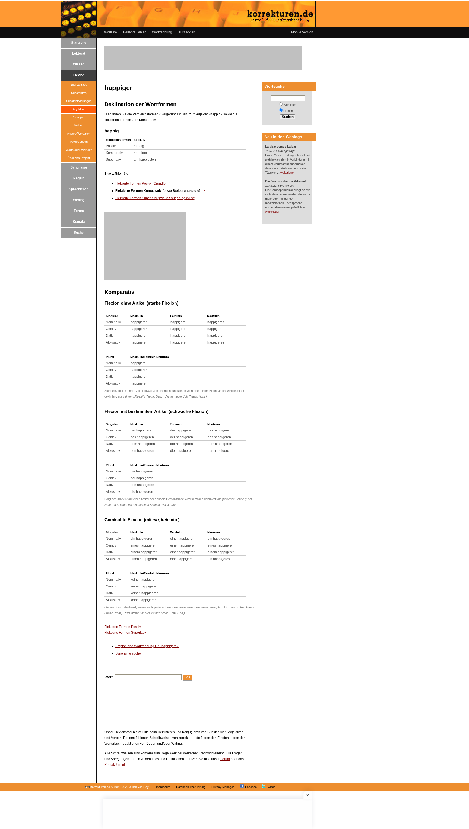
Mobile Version (302, 32)
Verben (78, 125)
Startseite (78, 43)
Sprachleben (78, 189)
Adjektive (79, 109)
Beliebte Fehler (134, 32)
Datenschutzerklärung (190, 787)
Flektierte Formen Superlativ (125, 632)
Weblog (78, 200)
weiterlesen (287, 172)
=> (203, 191)
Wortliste (110, 32)
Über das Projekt (79, 158)
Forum (79, 211)
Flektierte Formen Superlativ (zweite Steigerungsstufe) (155, 198)
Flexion (78, 75)
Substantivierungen (78, 101)
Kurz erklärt (186, 32)
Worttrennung (162, 32)
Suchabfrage (78, 84)
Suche (79, 232)
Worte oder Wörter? (79, 149)
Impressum (162, 787)
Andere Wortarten (78, 133)
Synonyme (79, 167)
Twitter (270, 787)
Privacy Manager (222, 787)
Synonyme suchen (129, 653)
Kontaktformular (116, 765)
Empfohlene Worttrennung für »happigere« (147, 646)
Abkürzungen (79, 141)
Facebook (251, 787)
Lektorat (78, 53)
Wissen (78, 64)
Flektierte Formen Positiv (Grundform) (142, 183)
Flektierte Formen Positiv (122, 627)
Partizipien (78, 117)
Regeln (78, 178)
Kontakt (79, 222)
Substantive (79, 92)
